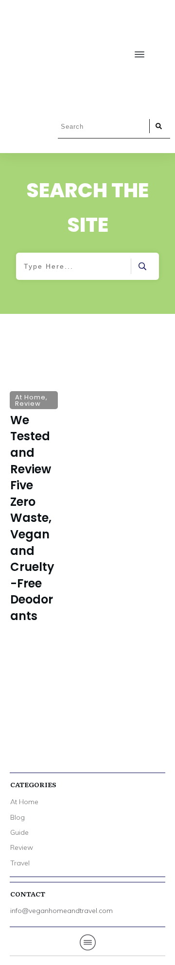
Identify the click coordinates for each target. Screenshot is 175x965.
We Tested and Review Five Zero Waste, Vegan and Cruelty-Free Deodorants (34, 498)
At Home (24, 801)
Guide (19, 832)
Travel (20, 863)
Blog (17, 817)
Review (21, 847)
